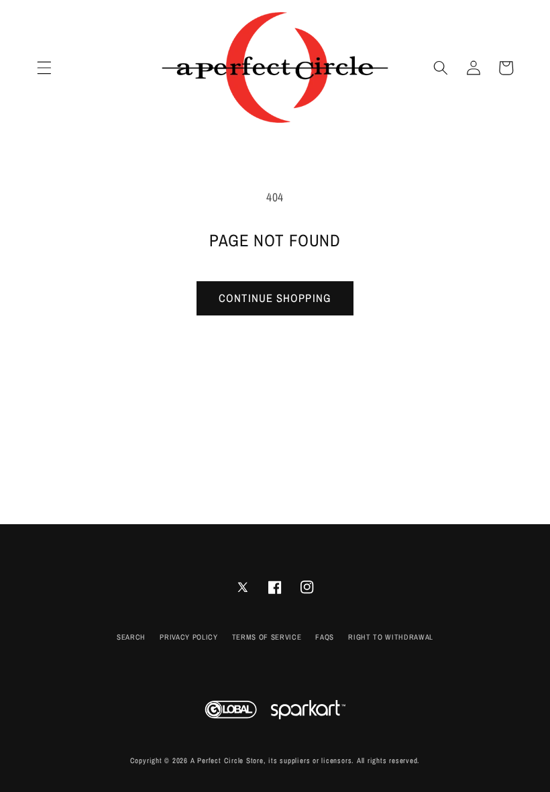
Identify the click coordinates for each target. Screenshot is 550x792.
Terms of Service (267, 637)
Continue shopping (275, 298)
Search (131, 637)
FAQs (324, 637)
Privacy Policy (188, 637)
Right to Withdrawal (390, 637)
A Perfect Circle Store (227, 760)
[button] (44, 68)
